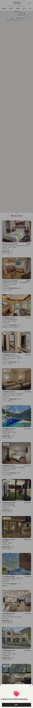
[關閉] (30, 686)
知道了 (16, 705)
